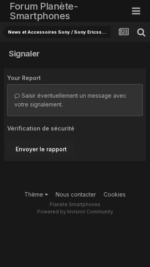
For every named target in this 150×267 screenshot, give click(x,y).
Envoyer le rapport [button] (41, 149)
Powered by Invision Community (75, 212)
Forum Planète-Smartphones (44, 11)
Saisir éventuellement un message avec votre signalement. (70, 100)
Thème (34, 194)
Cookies (115, 194)
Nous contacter (76, 194)
